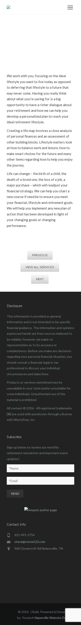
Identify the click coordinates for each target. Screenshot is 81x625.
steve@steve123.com (29, 542)
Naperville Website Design (53, 618)
